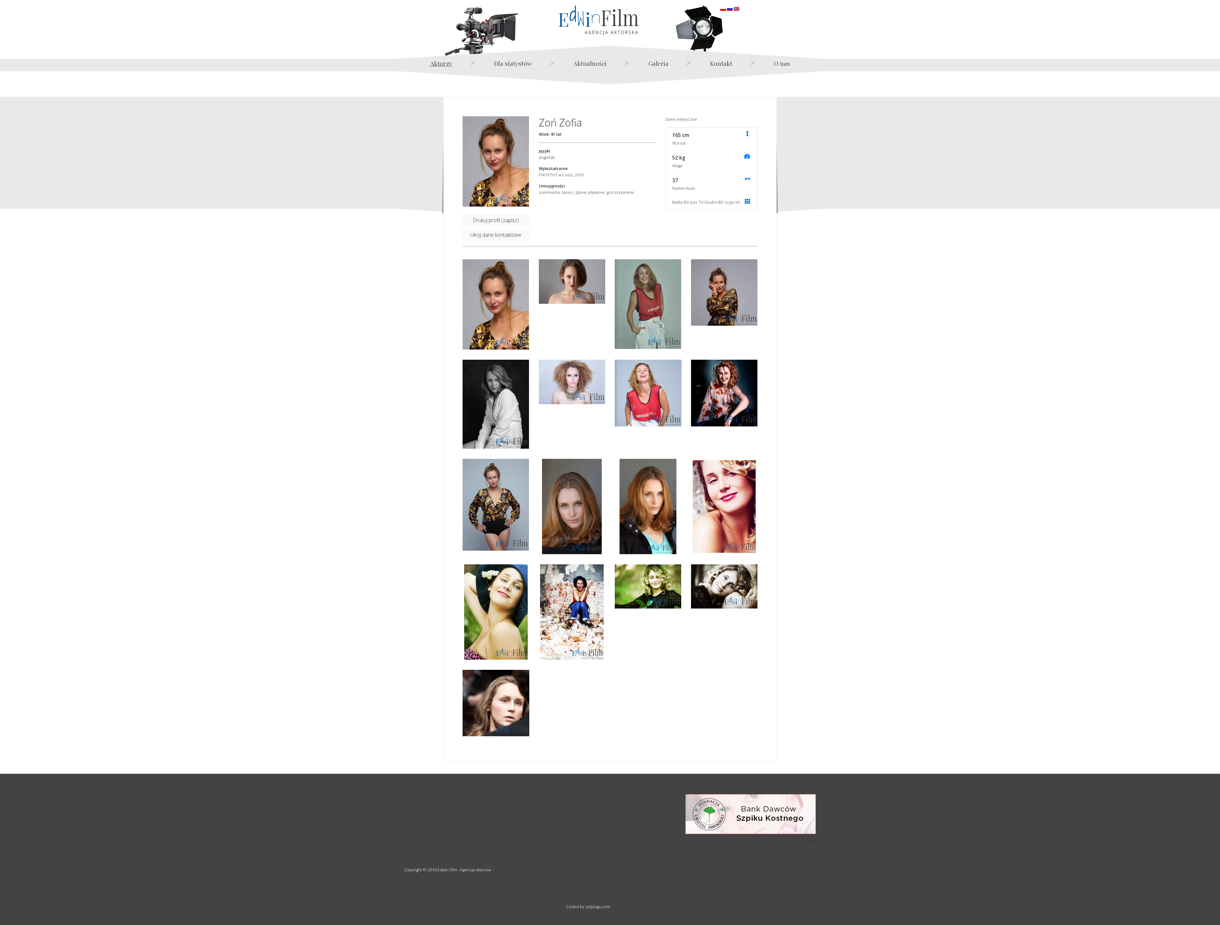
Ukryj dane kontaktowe (495, 234)
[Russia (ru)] (730, 8)
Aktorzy (441, 63)
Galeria (658, 63)
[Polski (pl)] (723, 8)
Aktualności (590, 63)
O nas (782, 63)
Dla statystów (513, 63)
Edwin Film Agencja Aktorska (599, 20)
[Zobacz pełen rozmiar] (496, 161)
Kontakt (721, 63)
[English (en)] (736, 8)
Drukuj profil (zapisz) (496, 220)
